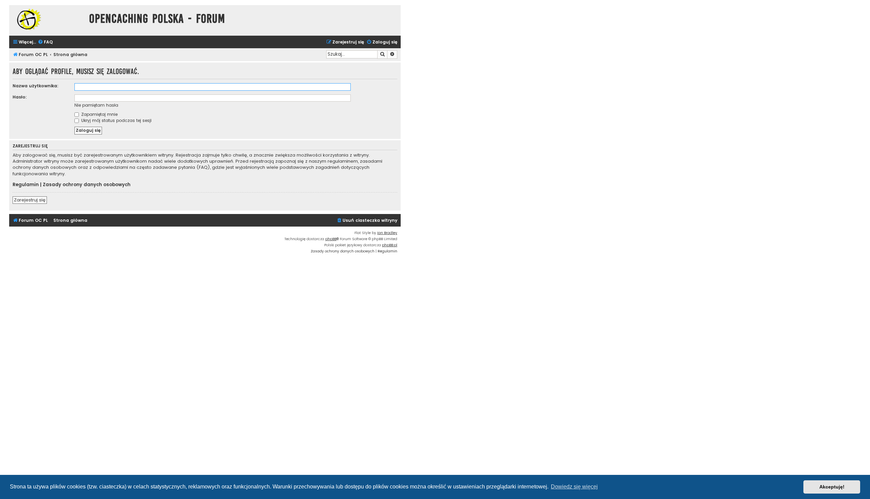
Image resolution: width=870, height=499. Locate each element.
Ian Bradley (387, 232)
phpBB (330, 239)
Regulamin (26, 185)
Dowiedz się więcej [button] (574, 486)
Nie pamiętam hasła (96, 105)
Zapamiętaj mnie (99, 114)
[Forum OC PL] (47, 19)
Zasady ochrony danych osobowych (86, 185)
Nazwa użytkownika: (35, 86)
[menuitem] (45, 42)
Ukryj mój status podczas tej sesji (116, 120)
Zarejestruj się (30, 200)
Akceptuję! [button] (832, 486)
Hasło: (20, 97)
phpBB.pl (389, 245)
